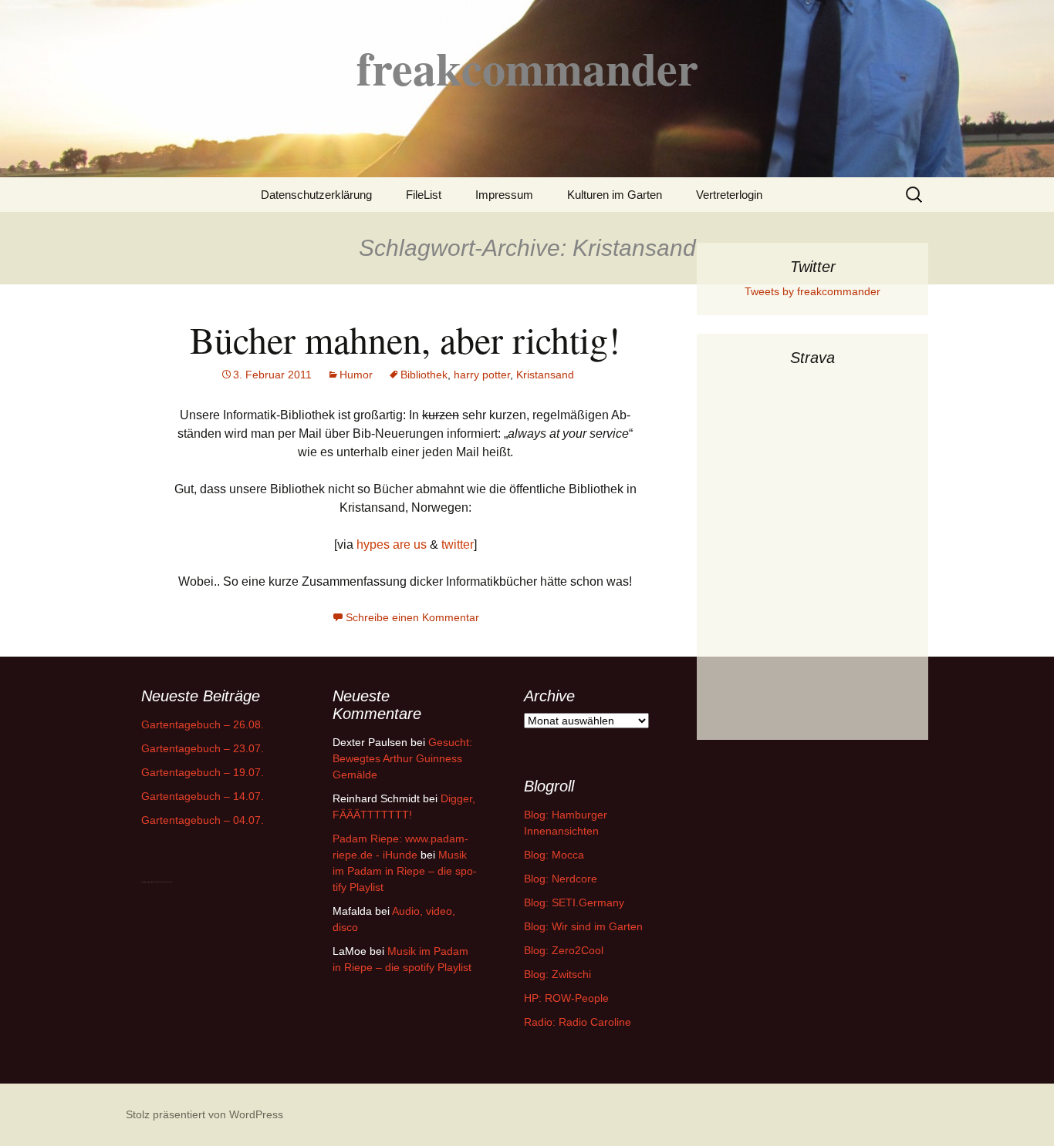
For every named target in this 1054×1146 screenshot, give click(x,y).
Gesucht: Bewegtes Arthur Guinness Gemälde (402, 758)
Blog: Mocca (554, 855)
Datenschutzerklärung (316, 194)
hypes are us (391, 544)
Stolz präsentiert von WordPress (204, 1114)
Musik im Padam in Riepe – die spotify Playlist (405, 871)
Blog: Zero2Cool (563, 950)
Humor (356, 374)
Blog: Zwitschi (557, 974)
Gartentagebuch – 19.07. (202, 772)
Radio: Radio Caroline (577, 1022)
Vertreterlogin (729, 194)
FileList (423, 194)
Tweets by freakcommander (812, 291)
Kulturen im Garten (614, 194)
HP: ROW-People (566, 998)
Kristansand (545, 374)
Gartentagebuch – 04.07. (202, 820)
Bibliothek (424, 374)
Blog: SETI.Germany (574, 902)
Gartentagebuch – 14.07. (202, 796)
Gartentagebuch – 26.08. (202, 724)
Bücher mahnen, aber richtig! (405, 339)
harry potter (482, 374)
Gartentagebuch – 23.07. (202, 748)
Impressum (504, 194)
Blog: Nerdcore (560, 878)
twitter (457, 544)
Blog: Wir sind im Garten (583, 926)
